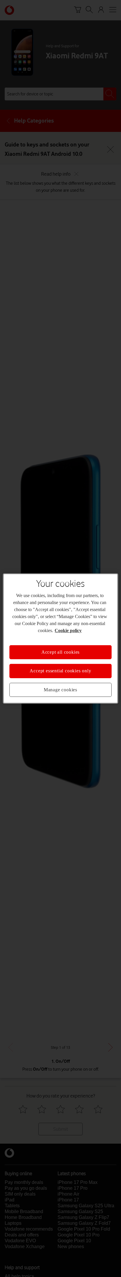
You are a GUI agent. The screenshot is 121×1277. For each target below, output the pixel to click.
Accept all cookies (60, 648)
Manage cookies (60, 686)
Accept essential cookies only (60, 667)
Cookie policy (92, 627)
